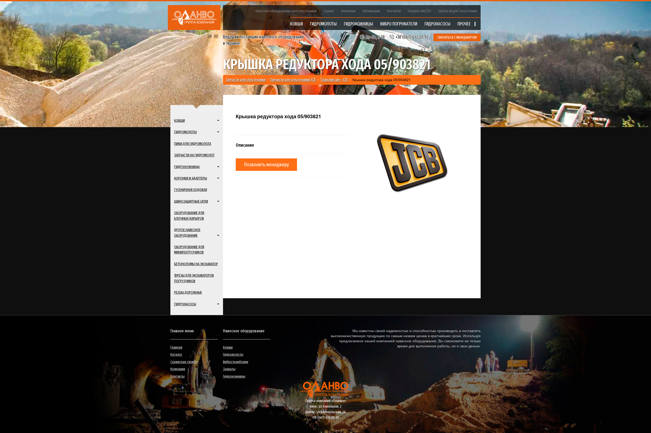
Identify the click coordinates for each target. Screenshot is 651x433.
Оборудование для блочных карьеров (189, 215)
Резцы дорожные (188, 292)
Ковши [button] (179, 120)
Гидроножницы (234, 376)
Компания (348, 11)
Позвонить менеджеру (266, 164)
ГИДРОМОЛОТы (323, 24)
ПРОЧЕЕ (464, 24)
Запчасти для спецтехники (457, 11)
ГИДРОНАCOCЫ (437, 24)
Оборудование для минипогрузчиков (189, 250)
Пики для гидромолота (192, 143)
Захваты (229, 369)
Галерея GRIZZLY (419, 11)
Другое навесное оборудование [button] (187, 232)
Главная (176, 347)
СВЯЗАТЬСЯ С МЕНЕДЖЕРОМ (457, 37)
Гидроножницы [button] (187, 167)
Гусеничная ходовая (190, 189)
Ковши (228, 347)
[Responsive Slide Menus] (194, 17)
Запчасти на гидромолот (194, 155)
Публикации (371, 11)
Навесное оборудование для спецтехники (286, 11)
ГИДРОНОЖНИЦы (358, 24)
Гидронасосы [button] (185, 304)
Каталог (176, 354)
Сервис (329, 11)
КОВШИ (296, 24)
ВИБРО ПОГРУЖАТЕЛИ (398, 24)
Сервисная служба (184, 362)
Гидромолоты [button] (185, 132)
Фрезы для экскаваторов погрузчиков (194, 278)
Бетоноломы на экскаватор (196, 264)
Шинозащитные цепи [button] (191, 201)
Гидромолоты (233, 354)
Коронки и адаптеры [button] (190, 178)
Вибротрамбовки (235, 362)
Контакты (394, 11)
